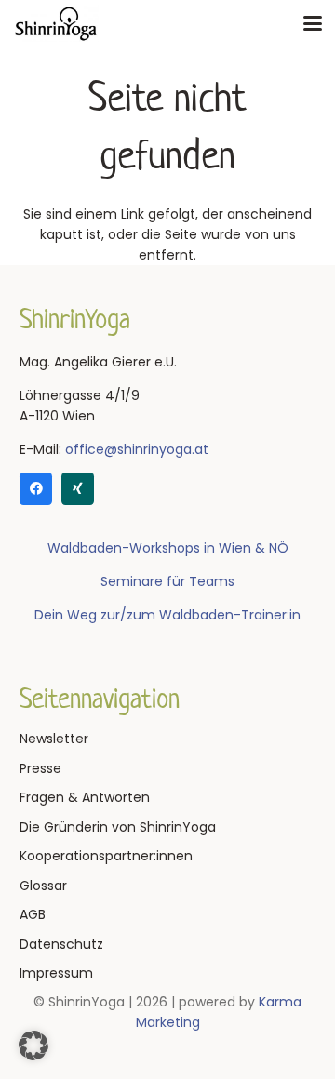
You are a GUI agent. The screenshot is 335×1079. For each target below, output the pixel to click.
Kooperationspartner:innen (106, 855)
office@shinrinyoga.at (136, 449)
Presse (40, 768)
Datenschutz (61, 944)
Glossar (43, 885)
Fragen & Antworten (85, 797)
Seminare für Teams (167, 581)
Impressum (56, 973)
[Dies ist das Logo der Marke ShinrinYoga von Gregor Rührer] (56, 23)
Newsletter (54, 738)
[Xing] (77, 489)
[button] (312, 23)
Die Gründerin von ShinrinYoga (118, 827)
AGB (33, 914)
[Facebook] (36, 489)
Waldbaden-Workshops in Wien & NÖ (167, 548)
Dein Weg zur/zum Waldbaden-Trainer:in (167, 615)
